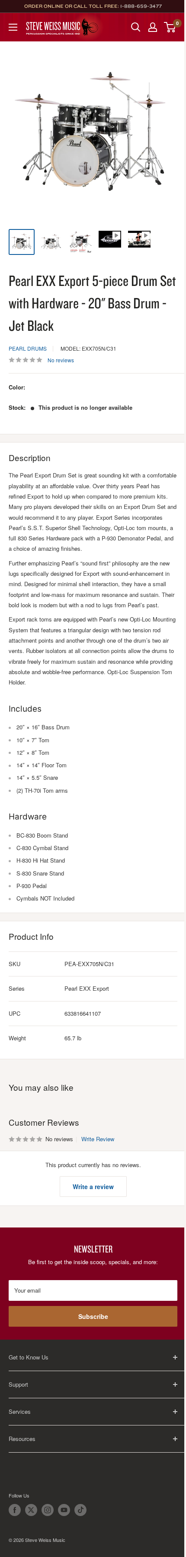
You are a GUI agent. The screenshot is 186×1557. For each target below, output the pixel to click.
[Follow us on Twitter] (31, 1510)
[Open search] (136, 27)
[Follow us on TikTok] (80, 1510)
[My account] (152, 27)
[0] (170, 27)
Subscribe (93, 1316)
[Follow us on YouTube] (64, 1510)
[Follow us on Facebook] (15, 1510)
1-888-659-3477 (141, 6)
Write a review (93, 1186)
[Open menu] (13, 27)
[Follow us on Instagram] (48, 1510)
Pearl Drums (28, 348)
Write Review (97, 1139)
